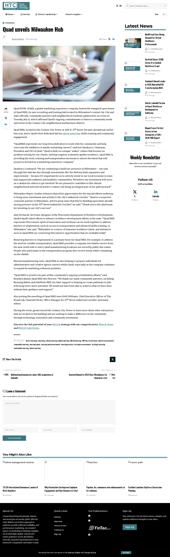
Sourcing (10, 23)
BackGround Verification (130, 68)
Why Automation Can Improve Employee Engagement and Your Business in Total (61, 489)
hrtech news (92, 340)
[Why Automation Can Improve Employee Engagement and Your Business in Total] (64, 472)
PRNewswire (155, 71)
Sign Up (129, 527)
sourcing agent (34, 344)
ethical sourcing (51, 340)
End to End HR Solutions (131, 45)
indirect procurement (106, 340)
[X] (117, 6)
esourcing (41, 340)
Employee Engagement (130, 90)
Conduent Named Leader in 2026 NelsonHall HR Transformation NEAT (155, 84)
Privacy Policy (74, 552)
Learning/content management (132, 113)
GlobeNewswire (156, 49)
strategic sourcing (98, 344)
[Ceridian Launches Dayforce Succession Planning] (147, 472)
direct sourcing (31, 340)
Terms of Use (90, 552)
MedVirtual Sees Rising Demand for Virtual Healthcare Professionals (154, 39)
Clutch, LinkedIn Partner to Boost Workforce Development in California (155, 107)
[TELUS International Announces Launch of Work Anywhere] (22, 472)
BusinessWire (18, 39)
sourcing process (67, 344)
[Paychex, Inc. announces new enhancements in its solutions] (106, 472)
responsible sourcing (21, 344)
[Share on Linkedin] (113, 39)
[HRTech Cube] (16, 6)
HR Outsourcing (75, 340)
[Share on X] (109, 39)
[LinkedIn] (120, 6)
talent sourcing (71, 133)
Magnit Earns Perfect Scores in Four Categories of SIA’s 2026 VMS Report (154, 132)
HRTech (85, 340)
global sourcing (63, 340)
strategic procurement (82, 344)
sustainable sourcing (21, 348)
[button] (126, 552)
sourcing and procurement (50, 344)
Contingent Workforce (130, 138)
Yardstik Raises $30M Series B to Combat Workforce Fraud (154, 63)
